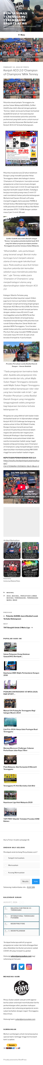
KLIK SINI (31, 887)
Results (25, 881)
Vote (36, 881)
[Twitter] (21, 967)
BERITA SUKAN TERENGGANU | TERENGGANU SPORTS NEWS (15, 18)
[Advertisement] (21, 522)
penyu (26, 67)
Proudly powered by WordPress (14, 1060)
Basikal (10, 592)
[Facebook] (14, 967)
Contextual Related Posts (11, 581)
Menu (23, 35)
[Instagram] (29, 967)
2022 (9, 596)
